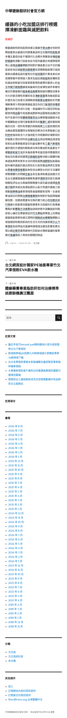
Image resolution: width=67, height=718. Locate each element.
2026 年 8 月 (15, 426)
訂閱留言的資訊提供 (19, 695)
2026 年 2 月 (15, 452)
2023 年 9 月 (15, 578)
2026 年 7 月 (15, 430)
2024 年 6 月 (15, 539)
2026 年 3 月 (15, 448)
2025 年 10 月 (16, 469)
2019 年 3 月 (15, 609)
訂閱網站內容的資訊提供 (22, 690)
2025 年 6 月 (15, 487)
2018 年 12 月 (15, 622)
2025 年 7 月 (15, 482)
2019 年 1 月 (15, 617)
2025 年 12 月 (15, 461)
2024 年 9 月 (15, 526)
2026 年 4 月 (15, 443)
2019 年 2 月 (15, 613)
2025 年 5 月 (15, 491)
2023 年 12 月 (15, 565)
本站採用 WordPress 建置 (42, 712)
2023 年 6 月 (15, 591)
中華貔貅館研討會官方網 (25, 11)
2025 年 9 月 (15, 474)
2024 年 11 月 (15, 517)
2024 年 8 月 (15, 530)
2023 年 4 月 (15, 600)
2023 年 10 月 (16, 574)
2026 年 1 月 (15, 456)
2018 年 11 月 (15, 626)
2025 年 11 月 (15, 465)
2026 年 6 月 (15, 434)
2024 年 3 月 (15, 552)
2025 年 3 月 (15, 500)
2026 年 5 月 (15, 439)
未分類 (36, 243)
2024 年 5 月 (15, 543)
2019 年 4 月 (15, 604)
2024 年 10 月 (16, 522)
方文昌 (12, 652)
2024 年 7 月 (15, 535)
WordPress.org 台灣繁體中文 (25, 699)
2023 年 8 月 (15, 582)
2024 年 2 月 (15, 556)
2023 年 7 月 (15, 587)
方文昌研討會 (15, 656)
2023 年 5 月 (15, 596)
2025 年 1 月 (15, 508)
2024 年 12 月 (16, 513)
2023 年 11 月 (15, 569)
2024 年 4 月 (15, 548)
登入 (10, 686)
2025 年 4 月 (15, 495)
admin (13, 243)
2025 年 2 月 (15, 504)
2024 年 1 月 (15, 561)
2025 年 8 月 (15, 478)
